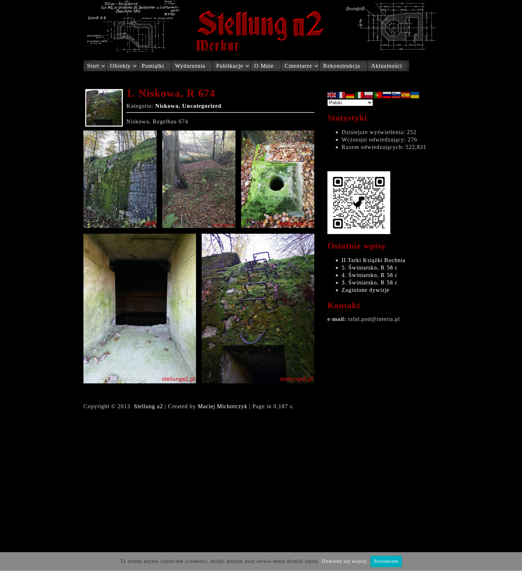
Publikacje (229, 66)
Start (93, 66)
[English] (332, 95)
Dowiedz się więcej (344, 561)
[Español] (405, 95)
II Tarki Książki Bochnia (374, 260)
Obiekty (120, 66)
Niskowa (167, 106)
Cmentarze (298, 66)
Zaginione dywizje (366, 290)
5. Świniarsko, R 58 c (370, 268)
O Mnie (264, 66)
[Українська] (415, 95)
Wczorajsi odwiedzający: (375, 140)
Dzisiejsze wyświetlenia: (374, 132)
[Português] (378, 95)
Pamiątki (153, 66)
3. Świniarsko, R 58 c (370, 282)
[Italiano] (359, 95)
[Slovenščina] (396, 95)
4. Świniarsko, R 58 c (370, 275)
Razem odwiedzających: (374, 147)
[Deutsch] (350, 95)
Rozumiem (386, 561)
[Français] (341, 95)
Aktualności (386, 66)
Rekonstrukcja (341, 66)
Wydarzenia (190, 66)
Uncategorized (202, 106)
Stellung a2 (148, 406)
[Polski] (369, 95)
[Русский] (387, 95)
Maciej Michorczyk (223, 406)
